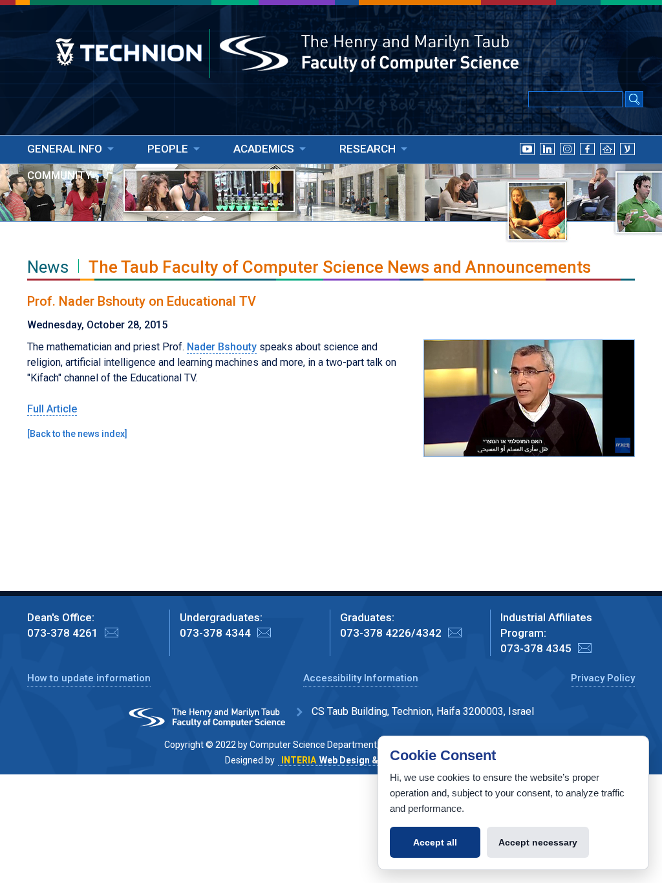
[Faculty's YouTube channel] (527, 165)
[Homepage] (607, 165)
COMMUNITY (59, 175)
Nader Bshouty (222, 347)
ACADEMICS (263, 148)
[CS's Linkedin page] (547, 165)
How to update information (89, 678)
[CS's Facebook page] (587, 165)
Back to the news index (77, 434)
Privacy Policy (603, 678)
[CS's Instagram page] (567, 165)
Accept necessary (537, 842)
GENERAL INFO (64, 148)
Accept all (435, 842)
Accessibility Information (360, 678)
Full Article (52, 409)
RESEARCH (367, 148)
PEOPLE (167, 148)
